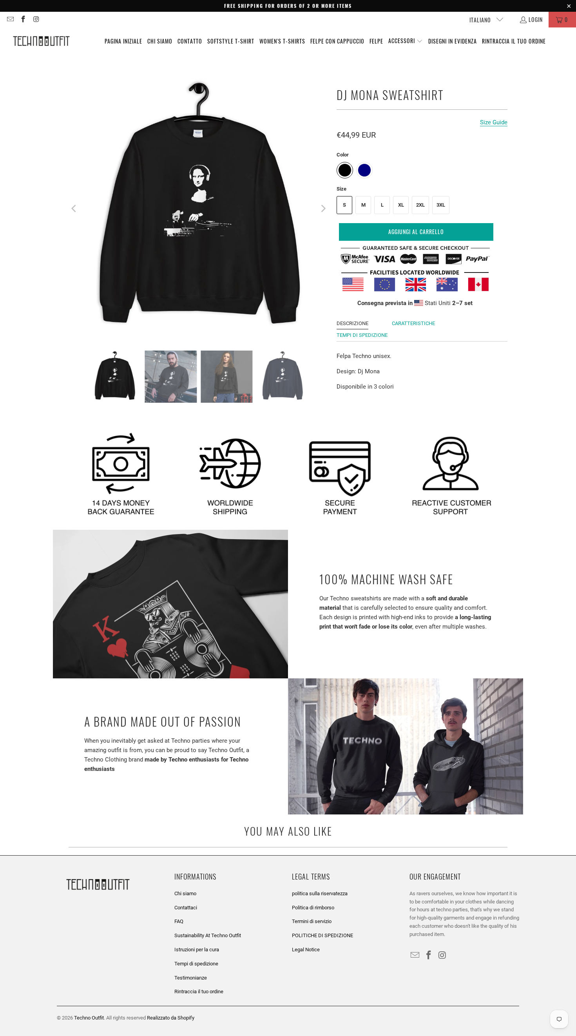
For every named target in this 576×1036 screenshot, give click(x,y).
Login (536, 19)
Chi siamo (185, 893)
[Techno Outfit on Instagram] (36, 19)
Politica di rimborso (313, 908)
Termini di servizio (311, 921)
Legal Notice (306, 949)
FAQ (178, 921)
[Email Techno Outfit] (10, 19)
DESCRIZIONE (352, 323)
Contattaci (185, 908)
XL (401, 205)
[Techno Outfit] (41, 41)
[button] (405, 41)
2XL (420, 205)
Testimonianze (190, 978)
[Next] (323, 208)
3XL (441, 205)
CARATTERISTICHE (413, 323)
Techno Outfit (89, 1018)
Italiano (481, 20)
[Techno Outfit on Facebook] (23, 19)
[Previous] (74, 208)
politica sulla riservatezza (320, 893)
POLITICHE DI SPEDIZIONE (322, 935)
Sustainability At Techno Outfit (207, 935)
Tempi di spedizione (196, 964)
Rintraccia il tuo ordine (198, 991)
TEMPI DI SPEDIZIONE (362, 335)
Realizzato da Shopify (170, 1018)
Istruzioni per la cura (196, 949)
